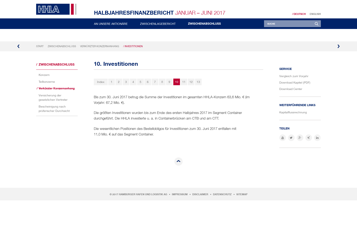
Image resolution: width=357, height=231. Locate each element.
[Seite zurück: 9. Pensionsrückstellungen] (18, 46)
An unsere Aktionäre (111, 23)
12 (191, 82)
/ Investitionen (133, 46)
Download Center (290, 89)
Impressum (180, 194)
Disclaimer (200, 194)
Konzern (44, 75)
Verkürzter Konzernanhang (99, 46)
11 (184, 82)
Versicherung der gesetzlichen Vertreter (53, 97)
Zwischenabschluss (204, 23)
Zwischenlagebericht (158, 23)
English (315, 14)
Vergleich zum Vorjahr (293, 76)
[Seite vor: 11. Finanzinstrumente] (338, 46)
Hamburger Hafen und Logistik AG (143, 194)
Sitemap (242, 194)
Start (40, 46)
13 (198, 82)
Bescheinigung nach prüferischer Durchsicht (54, 109)
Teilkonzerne (47, 81)
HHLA (58, 9)
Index (100, 82)
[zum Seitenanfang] (178, 161)
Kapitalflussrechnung (293, 112)
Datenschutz (222, 194)
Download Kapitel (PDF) (294, 82)
